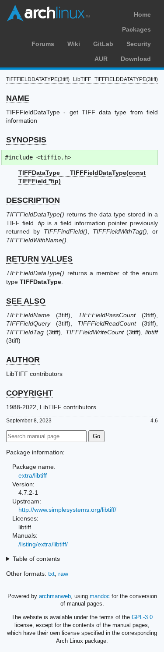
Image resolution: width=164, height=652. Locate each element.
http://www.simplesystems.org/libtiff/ (67, 509)
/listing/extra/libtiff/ (43, 544)
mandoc (100, 596)
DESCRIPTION (33, 200)
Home (142, 14)
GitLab (103, 43)
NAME (17, 98)
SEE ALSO (25, 301)
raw (63, 573)
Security (138, 43)
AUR (101, 58)
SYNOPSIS (26, 139)
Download (136, 58)
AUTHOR (23, 359)
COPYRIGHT (29, 393)
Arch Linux (48, 13)
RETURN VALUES (39, 259)
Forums (42, 43)
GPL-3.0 (142, 617)
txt (51, 573)
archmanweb (55, 596)
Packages (136, 29)
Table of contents (36, 558)
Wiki (73, 43)
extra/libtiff (32, 475)
